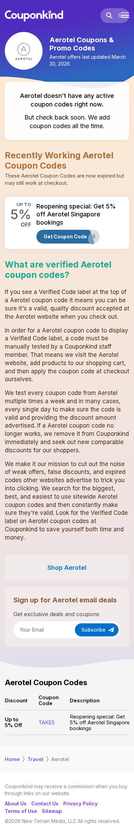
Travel (35, 759)
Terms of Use (21, 811)
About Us (15, 803)
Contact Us (44, 803)
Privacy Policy (80, 803)
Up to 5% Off (13, 722)
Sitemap (52, 811)
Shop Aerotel (67, 567)
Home (12, 759)
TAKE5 (46, 722)
